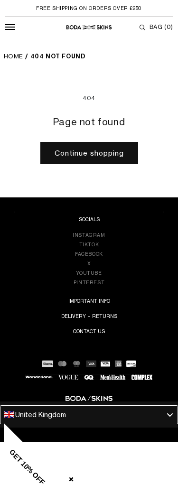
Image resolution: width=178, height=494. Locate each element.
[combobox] (89, 414)
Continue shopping (89, 153)
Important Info (89, 301)
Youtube (89, 273)
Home (13, 56)
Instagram (89, 235)
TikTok (89, 244)
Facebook (89, 254)
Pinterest (89, 282)
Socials (89, 219)
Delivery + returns (89, 316)
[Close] (69, 477)
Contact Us (89, 331)
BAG (161, 26)
